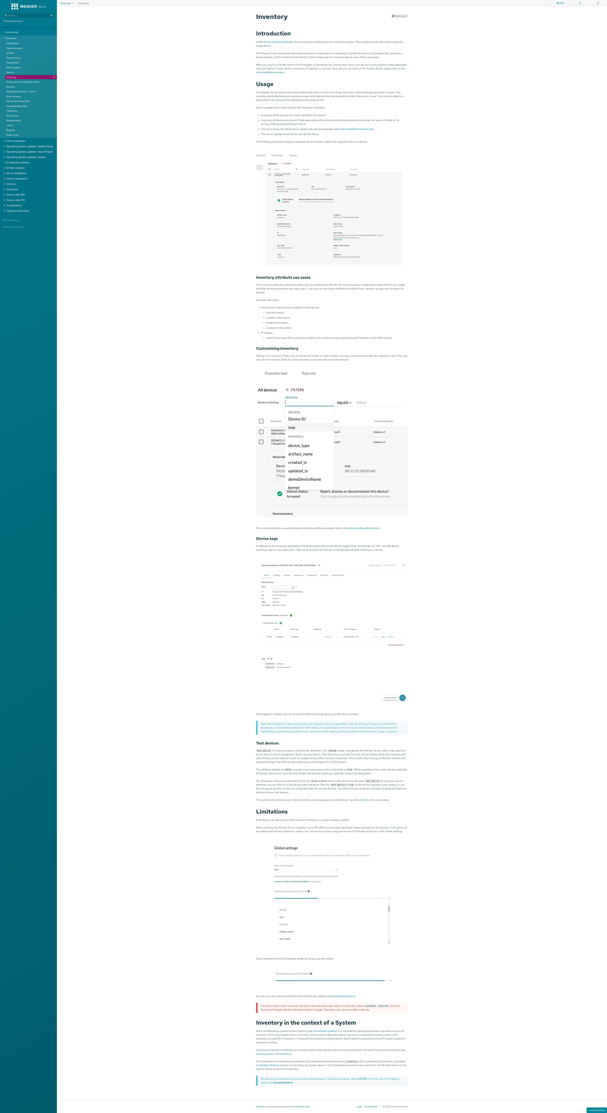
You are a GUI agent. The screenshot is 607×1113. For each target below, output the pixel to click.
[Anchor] (291, 16)
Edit (562, 3)
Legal (359, 1106)
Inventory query (265, 1053)
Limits (362, 800)
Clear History (12, 220)
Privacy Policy (370, 1106)
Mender (260, 1106)
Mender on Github (15, 226)
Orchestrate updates (324, 1031)
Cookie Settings (597, 1110)
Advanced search (14, 21)
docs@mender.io (283, 1082)
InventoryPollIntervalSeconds (355, 129)
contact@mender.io (344, 996)
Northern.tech (302, 1106)
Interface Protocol (269, 1065)
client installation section (270, 72)
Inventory (285, 1053)
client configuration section (364, 528)
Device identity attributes (278, 42)
